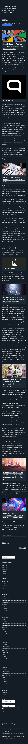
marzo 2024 (5, 592)
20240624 (4, 567)
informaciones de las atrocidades (11, 66)
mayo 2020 (4, 684)
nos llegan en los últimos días (12, 68)
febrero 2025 (5, 581)
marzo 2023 (5, 615)
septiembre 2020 (6, 675)
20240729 (4, 565)
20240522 (4, 571)
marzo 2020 (5, 688)
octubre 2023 (5, 602)
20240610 (4, 569)
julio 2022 (4, 629)
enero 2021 (4, 667)
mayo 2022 (4, 633)
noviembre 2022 (6, 623)
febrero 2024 (5, 594)
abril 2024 (4, 590)
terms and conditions (16, 708)
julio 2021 (4, 654)
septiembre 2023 (6, 604)
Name (3, 699)
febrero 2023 (5, 617)
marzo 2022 (5, 638)
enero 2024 (4, 596)
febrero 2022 (5, 640)
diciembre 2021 (5, 644)
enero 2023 (4, 619)
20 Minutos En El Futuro (9, 6)
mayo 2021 (4, 658)
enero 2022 (4, 642)
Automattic (12, 724)
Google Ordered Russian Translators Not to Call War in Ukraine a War (13, 46)
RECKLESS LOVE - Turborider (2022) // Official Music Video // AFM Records (13, 515)
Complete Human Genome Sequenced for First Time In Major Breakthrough (13, 299)
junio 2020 (4, 681)
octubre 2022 (5, 625)
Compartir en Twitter (7, 25)
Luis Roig (18, 23)
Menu (22, 7)
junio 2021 (4, 656)
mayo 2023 (4, 611)
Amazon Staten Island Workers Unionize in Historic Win (14, 179)
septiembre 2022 (6, 627)
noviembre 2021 (6, 646)
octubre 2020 (5, 673)
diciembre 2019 (5, 694)
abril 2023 (4, 613)
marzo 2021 (4, 663)
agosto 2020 (5, 677)
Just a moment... (9, 269)
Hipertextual (8, 100)
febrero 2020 (5, 690)
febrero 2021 (5, 665)
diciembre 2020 (5, 669)
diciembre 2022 (5, 621)
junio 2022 (4, 631)
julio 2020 (4, 679)
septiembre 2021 (6, 650)
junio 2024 (4, 586)
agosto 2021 (5, 652)
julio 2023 (4, 606)
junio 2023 (4, 608)
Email (3, 704)
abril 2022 (4, 636)
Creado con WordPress (7, 723)
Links (9, 535)
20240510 (4, 574)
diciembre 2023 (5, 598)
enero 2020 (4, 692)
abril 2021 (4, 661)
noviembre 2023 (6, 600)
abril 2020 (4, 686)
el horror (23, 66)
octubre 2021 (5, 648)
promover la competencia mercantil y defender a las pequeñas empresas (13, 112)
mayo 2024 (4, 588)
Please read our (12, 708)
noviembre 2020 (6, 671)
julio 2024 (4, 583)
